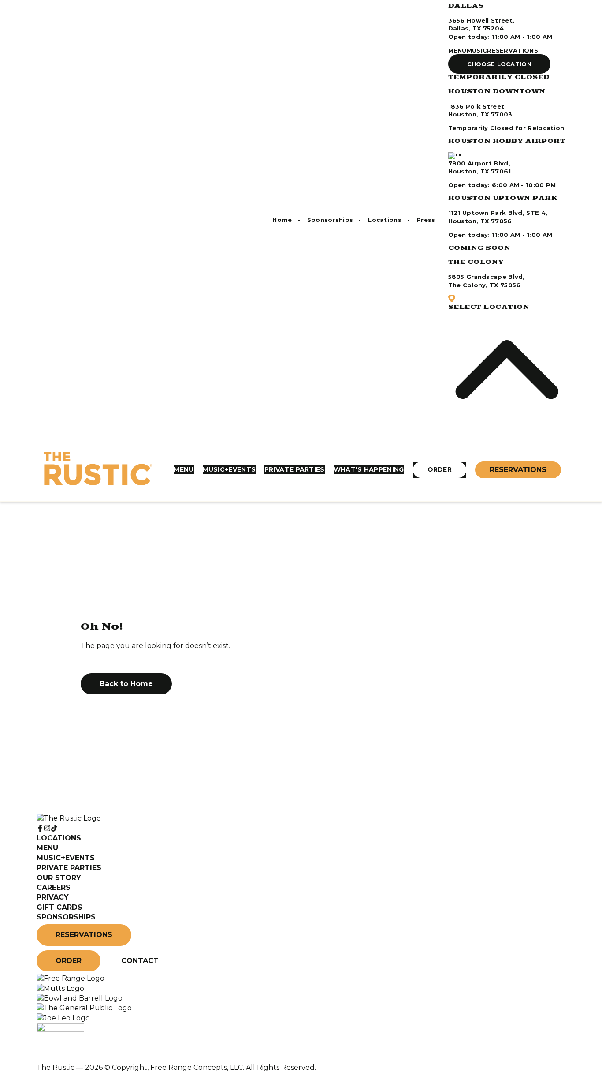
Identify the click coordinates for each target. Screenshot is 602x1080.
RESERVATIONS (512, 50)
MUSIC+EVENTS (229, 469)
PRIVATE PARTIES (294, 469)
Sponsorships (330, 219)
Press (425, 219)
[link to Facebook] (40, 828)
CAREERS (54, 887)
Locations (384, 219)
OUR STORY (59, 878)
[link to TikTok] (54, 828)
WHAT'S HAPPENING (369, 469)
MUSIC (477, 50)
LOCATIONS (59, 838)
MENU (457, 50)
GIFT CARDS (59, 907)
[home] (98, 470)
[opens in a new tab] (70, 978)
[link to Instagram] (47, 828)
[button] (499, 64)
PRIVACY (53, 897)
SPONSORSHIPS (66, 917)
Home (282, 219)
